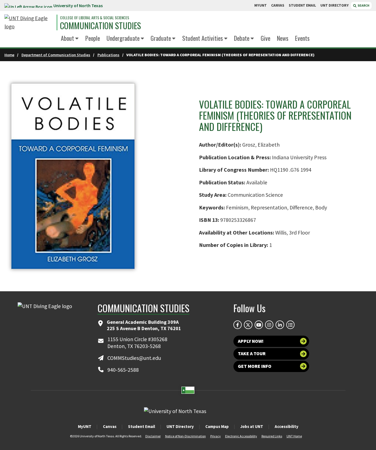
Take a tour (252, 354)
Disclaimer (153, 436)
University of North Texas (78, 5)
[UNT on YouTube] (259, 324)
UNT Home (294, 436)
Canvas (109, 426)
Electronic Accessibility (241, 436)
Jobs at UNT (251, 426)
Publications (108, 54)
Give (265, 37)
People (92, 37)
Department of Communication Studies (55, 54)
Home (9, 54)
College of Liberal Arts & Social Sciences (94, 17)
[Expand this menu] (77, 39)
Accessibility (286, 426)
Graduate (161, 37)
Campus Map (217, 426)
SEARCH (363, 5)
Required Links (271, 436)
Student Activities (202, 37)
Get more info (254, 366)
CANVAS (277, 5)
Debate (241, 37)
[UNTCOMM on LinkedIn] (280, 324)
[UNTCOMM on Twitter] (248, 324)
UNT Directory (180, 426)
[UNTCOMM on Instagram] (269, 324)
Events (302, 37)
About (67, 37)
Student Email (141, 426)
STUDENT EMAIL (302, 5)
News (282, 37)
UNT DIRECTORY (334, 5)
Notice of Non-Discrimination (185, 436)
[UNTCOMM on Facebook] (237, 324)
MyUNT (84, 426)
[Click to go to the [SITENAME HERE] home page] (29, 22)
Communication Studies (100, 25)
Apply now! (250, 341)
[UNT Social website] (290, 324)
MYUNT (260, 5)
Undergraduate (123, 37)
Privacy (215, 436)
